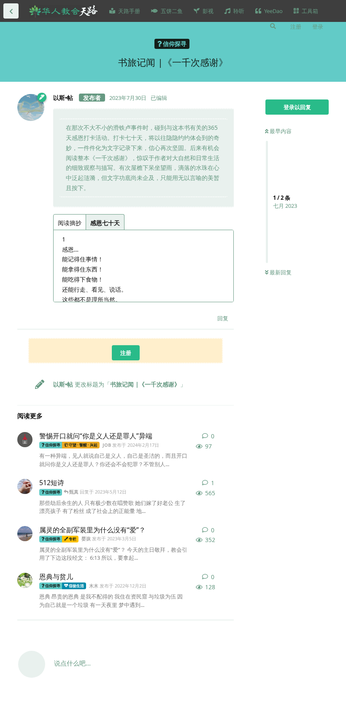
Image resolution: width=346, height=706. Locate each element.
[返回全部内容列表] (11, 11)
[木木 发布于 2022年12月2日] (24, 580)
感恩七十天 (105, 223)
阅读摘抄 (69, 223)
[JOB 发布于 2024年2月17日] (24, 439)
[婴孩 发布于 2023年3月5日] (24, 533)
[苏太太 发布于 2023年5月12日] (24, 486)
